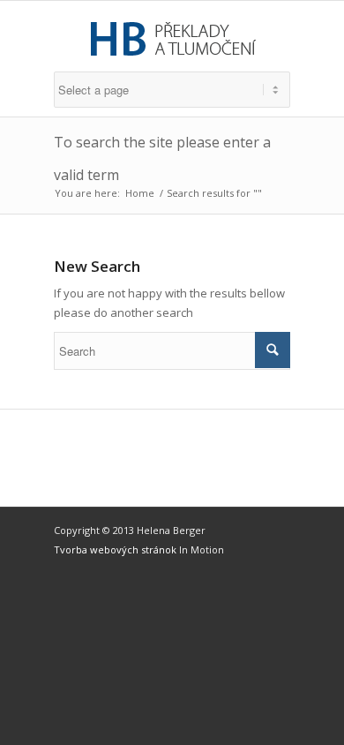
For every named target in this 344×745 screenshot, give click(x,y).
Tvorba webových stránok (116, 549)
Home (139, 192)
